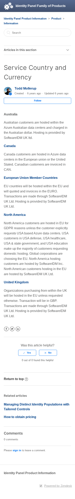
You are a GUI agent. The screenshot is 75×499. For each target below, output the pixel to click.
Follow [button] (37, 100)
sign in (17, 450)
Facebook (6, 328)
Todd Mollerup (25, 88)
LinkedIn (17, 328)
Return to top (14, 379)
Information (11, 23)
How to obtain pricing (20, 417)
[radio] (27, 353)
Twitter (12, 328)
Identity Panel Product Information (25, 18)
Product (56, 18)
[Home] (8, 6)
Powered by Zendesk (58, 485)
